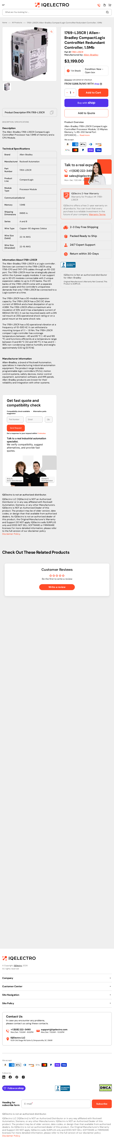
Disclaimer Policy (11, 869)
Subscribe (101, 1103)
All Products (17, 358)
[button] (3, 5)
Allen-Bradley (91, 390)
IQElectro (18, 965)
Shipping (68, 415)
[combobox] (57, 12)
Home (4, 358)
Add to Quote (86, 449)
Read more (85, 471)
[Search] (108, 12)
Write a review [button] (57, 922)
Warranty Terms (97, 550)
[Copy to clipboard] (51, 448)
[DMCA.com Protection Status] (105, 1090)
